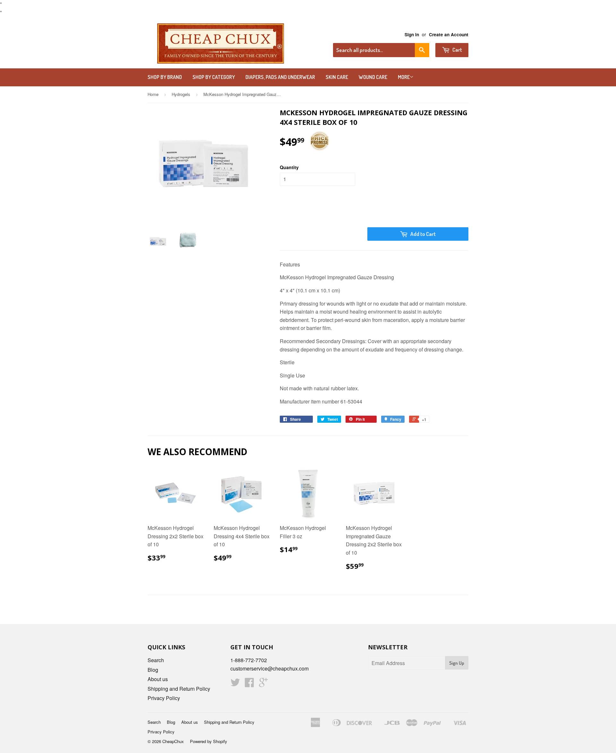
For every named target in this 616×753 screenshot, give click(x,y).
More (404, 77)
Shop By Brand (165, 77)
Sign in (412, 34)
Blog (153, 669)
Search (156, 660)
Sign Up (456, 663)
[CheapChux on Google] (263, 684)
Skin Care (337, 77)
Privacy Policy (164, 698)
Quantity (289, 167)
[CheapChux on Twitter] (235, 684)
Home (153, 94)
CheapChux (173, 741)
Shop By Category (214, 77)
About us (158, 679)
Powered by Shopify (208, 741)
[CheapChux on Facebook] (249, 684)
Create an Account (448, 34)
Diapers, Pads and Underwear (280, 77)
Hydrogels (181, 94)
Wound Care (373, 77)
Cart (456, 49)
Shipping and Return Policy (179, 688)
